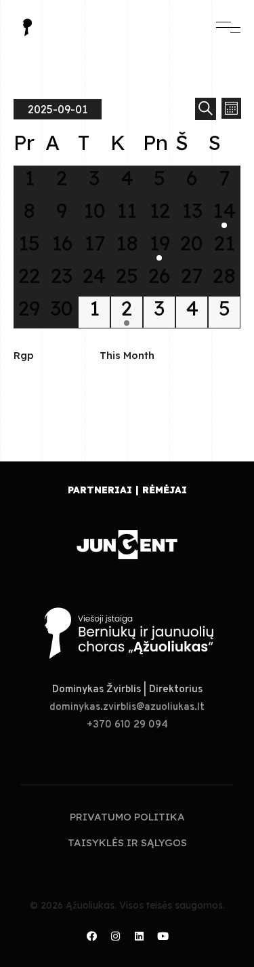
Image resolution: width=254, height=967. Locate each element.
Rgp (24, 355)
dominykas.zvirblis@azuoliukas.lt (127, 707)
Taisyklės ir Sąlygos (127, 842)
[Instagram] (115, 936)
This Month (127, 355)
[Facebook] (91, 936)
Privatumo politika (127, 816)
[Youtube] (162, 936)
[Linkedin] (139, 936)
